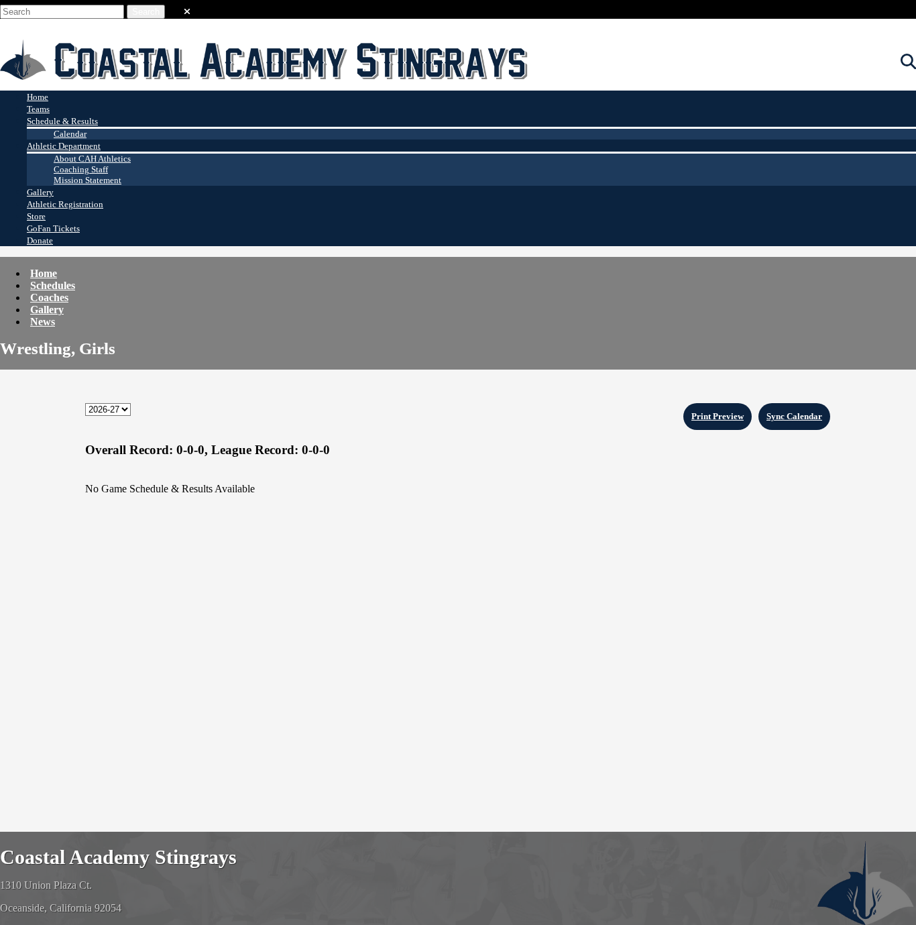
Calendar (70, 134)
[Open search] (908, 62)
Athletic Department (64, 146)
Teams (38, 109)
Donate (40, 240)
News (42, 321)
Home (37, 97)
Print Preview (717, 416)
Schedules (52, 285)
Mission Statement (87, 180)
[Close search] (187, 8)
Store (36, 216)
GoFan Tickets (53, 228)
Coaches (49, 297)
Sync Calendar (794, 416)
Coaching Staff (81, 169)
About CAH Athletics (92, 159)
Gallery (40, 192)
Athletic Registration (65, 204)
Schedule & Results (62, 121)
